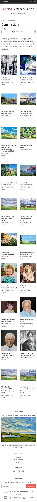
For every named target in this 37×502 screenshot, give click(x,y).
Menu (6, 1)
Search (18, 457)
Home (3, 20)
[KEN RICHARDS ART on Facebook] (18, 472)
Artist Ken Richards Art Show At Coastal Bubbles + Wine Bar (18, 415)
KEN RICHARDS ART (20, 492)
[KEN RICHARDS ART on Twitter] (14, 472)
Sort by (3, 29)
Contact (18, 462)
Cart (34, 1)
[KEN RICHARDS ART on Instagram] (23, 472)
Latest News (18, 411)
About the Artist (18, 460)
